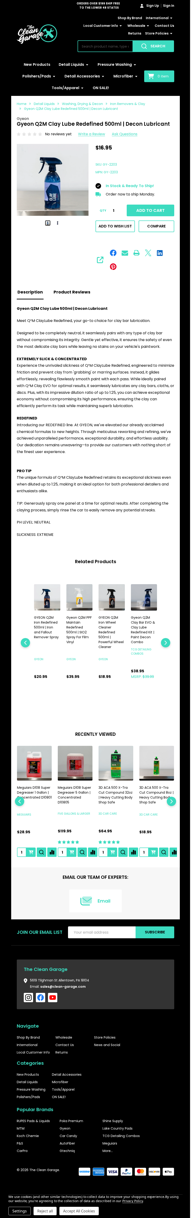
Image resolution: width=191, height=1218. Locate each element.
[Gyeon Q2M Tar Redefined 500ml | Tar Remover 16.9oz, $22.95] (140, 597)
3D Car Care (106, 812)
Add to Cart (148, 210)
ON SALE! (99, 88)
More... (107, 1149)
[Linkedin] (158, 253)
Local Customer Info (120, 25)
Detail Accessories (80, 76)
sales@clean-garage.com (63, 984)
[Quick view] (58, 696)
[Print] (135, 253)
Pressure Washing (113, 64)
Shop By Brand (126, 18)
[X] (146, 253)
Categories (30, 1061)
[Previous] (25, 642)
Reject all (45, 1211)
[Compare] (52, 850)
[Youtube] (52, 995)
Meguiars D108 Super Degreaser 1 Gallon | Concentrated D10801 (33, 793)
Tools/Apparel (64, 88)
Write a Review (91, 134)
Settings (19, 1211)
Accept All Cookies (79, 1211)
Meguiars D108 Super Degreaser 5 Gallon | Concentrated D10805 (73, 793)
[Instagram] (28, 995)
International (153, 18)
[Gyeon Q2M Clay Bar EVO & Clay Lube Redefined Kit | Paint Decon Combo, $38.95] (109, 597)
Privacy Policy (132, 1201)
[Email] (123, 253)
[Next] (162, 642)
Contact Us (111, 33)
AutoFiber (67, 1141)
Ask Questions (124, 134)
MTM (20, 1126)
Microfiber (122, 76)
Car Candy (68, 1134)
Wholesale (156, 25)
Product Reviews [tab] (72, 292)
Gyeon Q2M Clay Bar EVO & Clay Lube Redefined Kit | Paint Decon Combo (109, 628)
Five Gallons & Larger (73, 812)
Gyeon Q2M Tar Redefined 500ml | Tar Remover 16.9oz (140, 624)
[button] (156, 1182)
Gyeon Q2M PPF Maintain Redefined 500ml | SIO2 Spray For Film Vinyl (45, 628)
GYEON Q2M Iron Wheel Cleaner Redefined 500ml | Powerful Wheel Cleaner (78, 631)
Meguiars (24, 813)
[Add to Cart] (48, 696)
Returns (131, 33)
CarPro (22, 1149)
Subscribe (151, 930)
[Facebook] (111, 253)
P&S (20, 1141)
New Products (35, 64)
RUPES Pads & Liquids (33, 1119)
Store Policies (153, 33)
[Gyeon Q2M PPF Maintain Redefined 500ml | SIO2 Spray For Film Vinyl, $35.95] (46, 597)
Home (22, 103)
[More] (168, 18)
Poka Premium (71, 1119)
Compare (153, 226)
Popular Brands (35, 1107)
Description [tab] (30, 292)
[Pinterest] (111, 266)
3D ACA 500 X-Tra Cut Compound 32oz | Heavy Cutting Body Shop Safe (113, 793)
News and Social (107, 1043)
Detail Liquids (69, 64)
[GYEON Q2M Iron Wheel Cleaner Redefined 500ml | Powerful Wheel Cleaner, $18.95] (78, 597)
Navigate (28, 1024)
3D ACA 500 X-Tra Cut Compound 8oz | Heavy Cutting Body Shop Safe (153, 793)
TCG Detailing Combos (121, 1134)
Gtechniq (67, 1149)
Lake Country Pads (117, 1126)
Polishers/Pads (35, 76)
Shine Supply (112, 1119)
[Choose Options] (70, 850)
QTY (101, 210)
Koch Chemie (28, 1134)
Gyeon (65, 1126)
